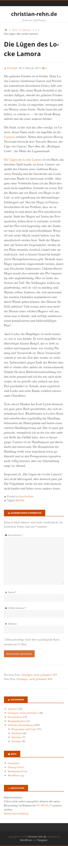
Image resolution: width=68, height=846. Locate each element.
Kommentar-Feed (17, 771)
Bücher (20, 500)
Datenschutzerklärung (16, 813)
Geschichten (26, 496)
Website (12, 623)
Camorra (9, 137)
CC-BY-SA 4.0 (45, 805)
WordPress (26, 840)
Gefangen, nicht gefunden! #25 (39, 675)
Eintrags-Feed (16, 767)
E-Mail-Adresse (17, 608)
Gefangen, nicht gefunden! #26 (34, 679)
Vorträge (16, 741)
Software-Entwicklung (20, 725)
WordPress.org (16, 775)
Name (12, 592)
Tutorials (16, 737)
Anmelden (13, 763)
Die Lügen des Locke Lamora (23, 159)
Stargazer (42, 840)
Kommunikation (17, 721)
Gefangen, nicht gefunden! (23, 713)
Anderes (12, 709)
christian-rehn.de (34, 14)
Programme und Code (24, 729)
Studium (16, 733)
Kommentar (15, 535)
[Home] (6, 30)
